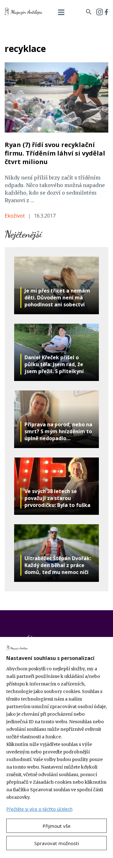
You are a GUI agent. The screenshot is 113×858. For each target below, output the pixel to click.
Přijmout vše (57, 826)
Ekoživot (15, 215)
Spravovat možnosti (56, 843)
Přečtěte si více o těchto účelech (39, 809)
